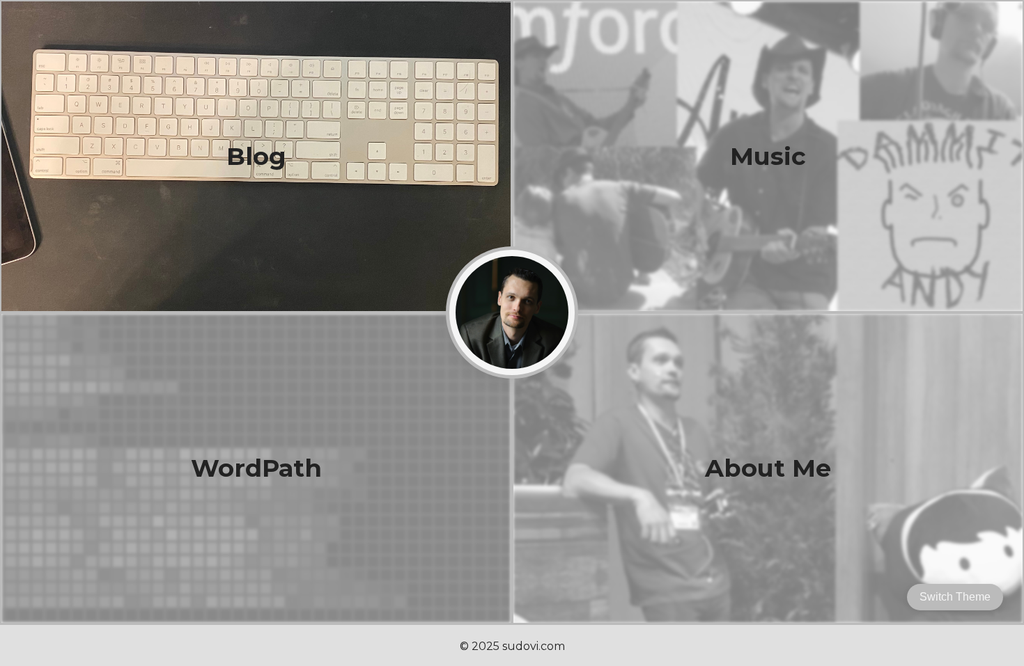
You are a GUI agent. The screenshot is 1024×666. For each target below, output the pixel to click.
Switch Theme (955, 597)
